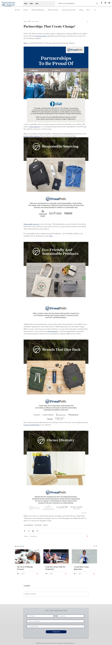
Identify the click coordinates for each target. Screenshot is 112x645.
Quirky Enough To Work (69, 10)
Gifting (81, 10)
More (88, 10)
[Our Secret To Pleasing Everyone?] (27, 556)
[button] (95, 9)
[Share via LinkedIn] (33, 531)
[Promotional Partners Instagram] (105, 3)
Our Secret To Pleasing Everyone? (25, 568)
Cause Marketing (28, 525)
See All (95, 546)
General (25, 10)
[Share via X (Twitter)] (29, 531)
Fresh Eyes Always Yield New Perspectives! (55, 568)
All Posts (17, 10)
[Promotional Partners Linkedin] (109, 3)
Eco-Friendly (38, 525)
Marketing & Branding (37, 10)
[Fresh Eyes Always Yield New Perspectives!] (56, 556)
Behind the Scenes (53, 10)
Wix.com (72, 643)
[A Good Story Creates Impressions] (84, 556)
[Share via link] (37, 531)
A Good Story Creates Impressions (81, 568)
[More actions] (87, 21)
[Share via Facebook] (24, 531)
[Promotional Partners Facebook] (102, 3)
